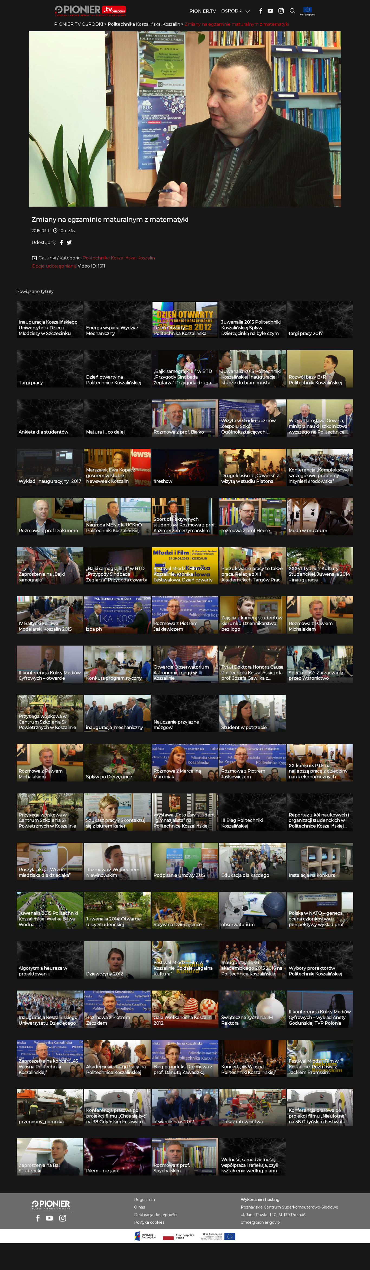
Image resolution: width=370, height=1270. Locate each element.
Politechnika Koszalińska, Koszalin (119, 257)
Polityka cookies (149, 1222)
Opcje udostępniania (54, 266)
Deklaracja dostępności (155, 1214)
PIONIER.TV (203, 11)
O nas (139, 1207)
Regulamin (144, 1199)
